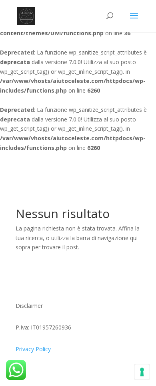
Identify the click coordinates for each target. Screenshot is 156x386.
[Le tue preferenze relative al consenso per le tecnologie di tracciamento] (142, 372)
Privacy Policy (33, 349)
